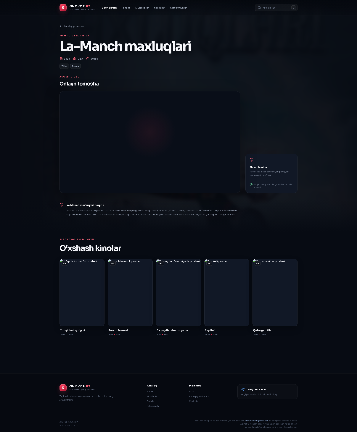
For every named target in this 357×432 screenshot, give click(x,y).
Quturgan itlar (263, 330)
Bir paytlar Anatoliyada (172, 330)
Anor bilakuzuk (118, 330)
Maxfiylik (193, 401)
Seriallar (159, 7)
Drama (75, 66)
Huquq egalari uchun (199, 396)
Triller (64, 66)
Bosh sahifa (109, 7)
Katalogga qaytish (74, 26)
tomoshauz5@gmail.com (257, 420)
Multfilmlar (142, 7)
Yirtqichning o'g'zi (72, 330)
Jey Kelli (210, 330)
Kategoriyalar (178, 7)
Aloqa (191, 391)
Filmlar (126, 7)
